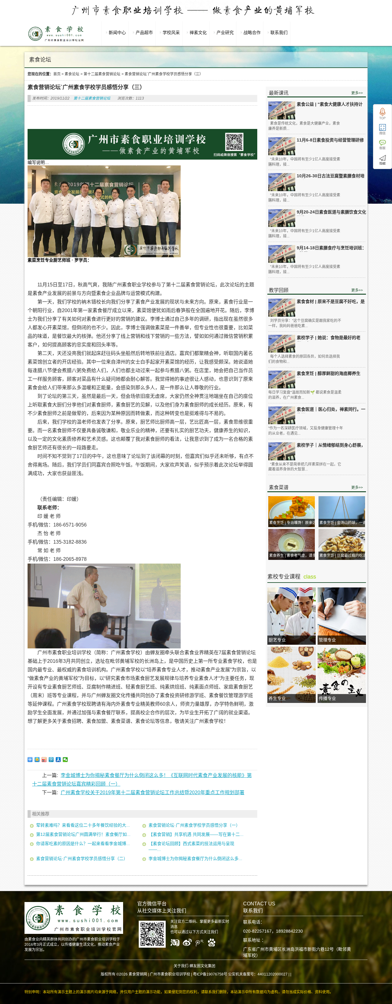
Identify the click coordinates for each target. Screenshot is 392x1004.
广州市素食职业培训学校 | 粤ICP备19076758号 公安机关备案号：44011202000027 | (219, 974)
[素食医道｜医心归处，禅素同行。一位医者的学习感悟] (281, 415)
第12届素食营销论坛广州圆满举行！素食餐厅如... (83, 834)
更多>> (357, 93)
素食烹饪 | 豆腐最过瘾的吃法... (344, 555)
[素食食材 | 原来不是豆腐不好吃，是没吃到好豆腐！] (281, 308)
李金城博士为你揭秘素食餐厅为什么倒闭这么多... (195, 858)
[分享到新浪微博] (44, 759)
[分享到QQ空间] (37, 759)
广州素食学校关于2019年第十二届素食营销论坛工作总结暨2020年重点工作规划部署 (152, 792)
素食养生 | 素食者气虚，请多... (294, 555)
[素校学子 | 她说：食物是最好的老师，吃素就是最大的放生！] (281, 344)
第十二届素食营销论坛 (102, 74)
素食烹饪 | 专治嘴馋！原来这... (294, 523)
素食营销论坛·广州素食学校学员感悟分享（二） (82, 858)
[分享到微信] (65, 759)
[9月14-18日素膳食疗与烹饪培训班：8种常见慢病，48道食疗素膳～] (281, 254)
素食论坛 (72, 74)
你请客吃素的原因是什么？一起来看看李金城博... (83, 843)
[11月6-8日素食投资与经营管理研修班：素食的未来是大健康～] (281, 146)
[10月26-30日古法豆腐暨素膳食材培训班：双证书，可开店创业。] (281, 182)
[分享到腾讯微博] (51, 759)
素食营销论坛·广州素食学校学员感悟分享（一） (194, 825)
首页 (57, 74)
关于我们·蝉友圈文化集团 (194, 966)
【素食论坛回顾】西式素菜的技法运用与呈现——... (191, 846)
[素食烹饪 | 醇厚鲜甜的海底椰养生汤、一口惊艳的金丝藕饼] (281, 380)
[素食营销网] (56, 41)
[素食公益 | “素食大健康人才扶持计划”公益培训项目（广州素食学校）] (281, 110)
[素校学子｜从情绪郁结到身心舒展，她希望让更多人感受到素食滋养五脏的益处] (281, 451)
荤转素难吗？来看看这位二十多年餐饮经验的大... (83, 825)
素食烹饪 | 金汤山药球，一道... (344, 523)
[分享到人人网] (58, 759)
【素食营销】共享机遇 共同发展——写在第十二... (196, 834)
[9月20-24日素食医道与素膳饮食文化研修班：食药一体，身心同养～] (281, 218)
